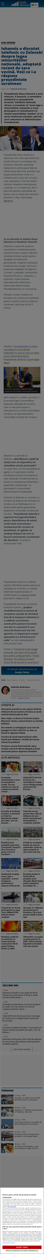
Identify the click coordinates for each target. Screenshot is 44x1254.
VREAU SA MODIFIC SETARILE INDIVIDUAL (22, 1250)
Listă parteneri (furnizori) (8, 1242)
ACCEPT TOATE (22, 1247)
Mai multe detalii (12, 1206)
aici (7, 1218)
